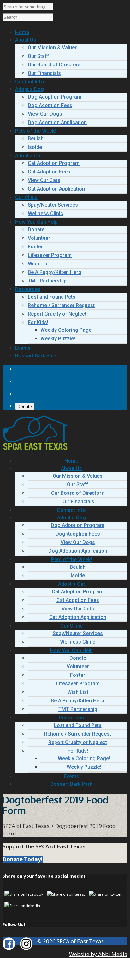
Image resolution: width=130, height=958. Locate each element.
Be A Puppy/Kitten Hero (54, 272)
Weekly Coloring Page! (66, 330)
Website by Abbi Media (98, 954)
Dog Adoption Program (54, 97)
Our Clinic (71, 626)
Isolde (35, 147)
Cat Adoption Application (56, 189)
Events (71, 776)
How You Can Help (71, 650)
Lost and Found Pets (51, 297)
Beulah (36, 139)
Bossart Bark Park (71, 784)
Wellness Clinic (45, 213)
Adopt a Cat (71, 584)
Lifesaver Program (50, 255)
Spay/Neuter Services (53, 205)
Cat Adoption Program (54, 163)
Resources (71, 718)
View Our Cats (44, 180)
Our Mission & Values (53, 48)
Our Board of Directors (54, 65)
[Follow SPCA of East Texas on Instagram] (26, 948)
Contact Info (71, 510)
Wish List (38, 264)
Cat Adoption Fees (49, 172)
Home (71, 461)
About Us (71, 468)
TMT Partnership (47, 281)
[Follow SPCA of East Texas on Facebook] (9, 948)
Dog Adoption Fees (50, 105)
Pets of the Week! (71, 559)
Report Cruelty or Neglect (57, 314)
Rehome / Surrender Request (61, 305)
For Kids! (38, 322)
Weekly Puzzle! (57, 339)
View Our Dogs (45, 114)
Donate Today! (23, 859)
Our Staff (38, 56)
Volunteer (39, 238)
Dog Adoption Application (57, 122)
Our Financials (44, 73)
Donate (36, 230)
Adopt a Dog (71, 518)
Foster (35, 247)
